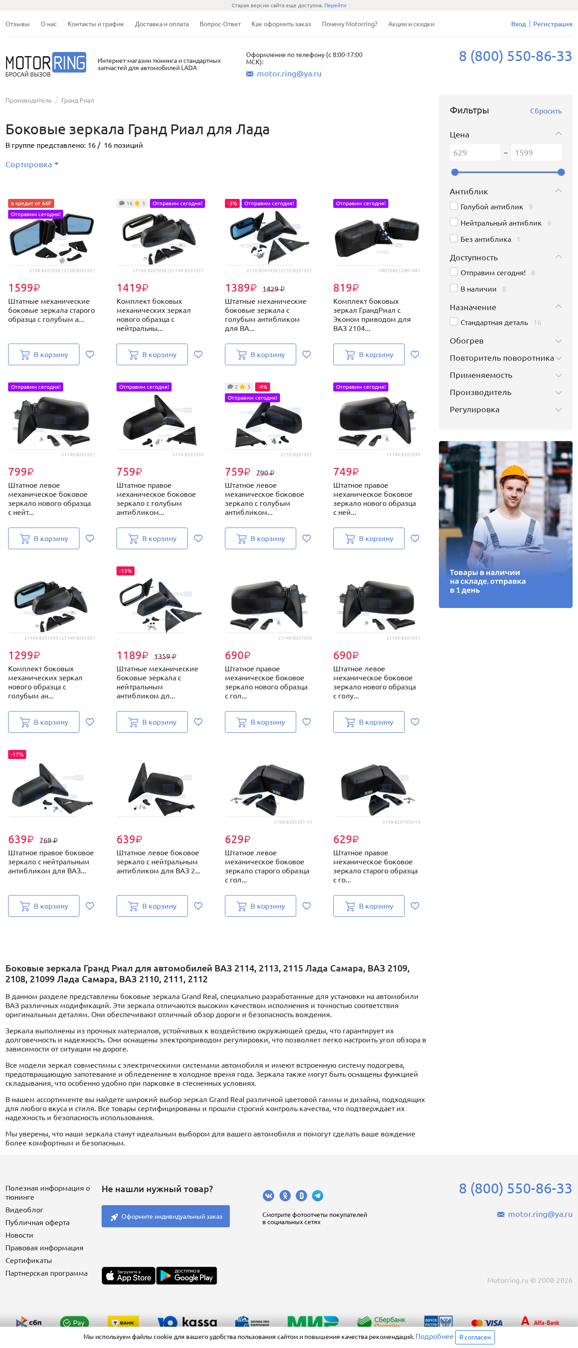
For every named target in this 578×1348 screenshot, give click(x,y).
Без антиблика (486, 239)
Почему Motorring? (350, 24)
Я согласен (475, 1337)
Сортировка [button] (28, 164)
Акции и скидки (411, 24)
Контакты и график (96, 24)
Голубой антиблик (492, 207)
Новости (19, 1235)
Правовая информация (44, 1248)
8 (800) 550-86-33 (516, 55)
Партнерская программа (46, 1273)
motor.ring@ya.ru (289, 73)
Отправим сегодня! (493, 273)
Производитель (28, 100)
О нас (49, 24)
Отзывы (17, 24)
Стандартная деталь (494, 322)
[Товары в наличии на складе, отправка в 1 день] (506, 524)
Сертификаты (28, 1260)
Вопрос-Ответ (220, 24)
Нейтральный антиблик (501, 223)
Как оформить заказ (281, 24)
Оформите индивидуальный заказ (172, 1216)
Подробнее (434, 1336)
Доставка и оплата (162, 24)
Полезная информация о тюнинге (47, 1192)
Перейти (335, 5)
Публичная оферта (37, 1222)
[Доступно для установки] (186, 1276)
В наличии (479, 289)
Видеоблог (24, 1210)
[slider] (454, 172)
